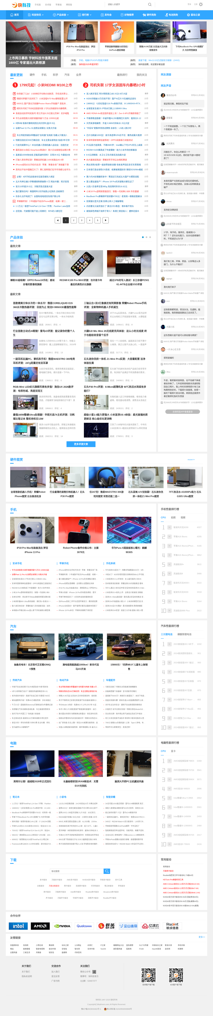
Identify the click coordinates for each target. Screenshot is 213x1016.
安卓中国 (91, 949)
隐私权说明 (27, 976)
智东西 (77, 949)
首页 (16, 15)
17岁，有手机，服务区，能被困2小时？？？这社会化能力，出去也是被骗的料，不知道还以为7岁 (182, 235)
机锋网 (180, 949)
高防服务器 (117, 949)
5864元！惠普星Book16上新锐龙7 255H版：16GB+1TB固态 (35, 835)
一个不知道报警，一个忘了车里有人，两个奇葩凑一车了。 (182, 128)
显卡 (173, 751)
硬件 (32, 74)
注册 (195, 4)
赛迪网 (51, 945)
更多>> (202, 937)
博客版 (69, 4)
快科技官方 (93, 976)
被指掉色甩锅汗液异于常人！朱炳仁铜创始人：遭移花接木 (112, 211)
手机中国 (181, 945)
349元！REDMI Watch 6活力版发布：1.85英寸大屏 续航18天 (129, 822)
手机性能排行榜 (170, 509)
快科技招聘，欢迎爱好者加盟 (151, 64)
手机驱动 (121, 886)
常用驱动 (166, 867)
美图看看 (26, 949)
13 (62, 352)
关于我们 (26, 971)
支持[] (195, 95)
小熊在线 (39, 945)
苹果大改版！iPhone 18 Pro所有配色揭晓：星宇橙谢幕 (80, 592)
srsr (168, 301)
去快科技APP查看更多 (183, 412)
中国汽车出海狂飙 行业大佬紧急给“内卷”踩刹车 (30, 687)
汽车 (67, 74)
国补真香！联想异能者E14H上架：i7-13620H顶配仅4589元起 (36, 822)
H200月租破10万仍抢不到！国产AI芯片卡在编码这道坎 (111, 98)
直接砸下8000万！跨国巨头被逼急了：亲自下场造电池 (126, 696)
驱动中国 (52, 949)
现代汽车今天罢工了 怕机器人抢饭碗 (26, 714)
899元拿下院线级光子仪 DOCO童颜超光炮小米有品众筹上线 (82, 839)
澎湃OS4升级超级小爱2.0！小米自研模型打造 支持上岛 (126, 601)
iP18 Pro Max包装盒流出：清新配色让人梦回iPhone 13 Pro (82, 588)
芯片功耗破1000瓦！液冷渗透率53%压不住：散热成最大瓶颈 (114, 135)
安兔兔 (64, 949)
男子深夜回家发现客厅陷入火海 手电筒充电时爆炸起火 (80, 844)
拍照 (173, 517)
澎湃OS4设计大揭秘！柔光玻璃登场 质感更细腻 (123, 606)
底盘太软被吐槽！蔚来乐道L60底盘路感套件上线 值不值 (127, 700)
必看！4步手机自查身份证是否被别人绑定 (35, 176)
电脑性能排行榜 (170, 742)
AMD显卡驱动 (72, 880)
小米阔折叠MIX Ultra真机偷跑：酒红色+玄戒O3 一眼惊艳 (34, 601)
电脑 (13, 743)
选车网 (167, 949)
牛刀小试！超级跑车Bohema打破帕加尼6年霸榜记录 (32, 705)
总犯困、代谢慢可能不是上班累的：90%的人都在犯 (39, 211)
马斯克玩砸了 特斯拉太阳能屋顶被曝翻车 (121, 687)
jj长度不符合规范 (173, 224)
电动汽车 (64, 680)
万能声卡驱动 (63, 898)
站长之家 (65, 945)
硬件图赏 (16, 459)
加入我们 (55, 971)
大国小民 (170, 327)
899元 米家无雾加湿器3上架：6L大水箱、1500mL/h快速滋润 (82, 822)
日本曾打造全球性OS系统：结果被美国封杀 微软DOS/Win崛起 (114, 169)
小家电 (62, 797)
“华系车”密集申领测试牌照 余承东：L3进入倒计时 (108, 128)
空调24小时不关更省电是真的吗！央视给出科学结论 (79, 835)
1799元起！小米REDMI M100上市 (46, 85)
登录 (189, 4)
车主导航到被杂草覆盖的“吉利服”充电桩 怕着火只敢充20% (43, 135)
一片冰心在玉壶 (173, 349)
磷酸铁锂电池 (184, 634)
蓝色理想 (129, 945)
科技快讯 (36, 15)
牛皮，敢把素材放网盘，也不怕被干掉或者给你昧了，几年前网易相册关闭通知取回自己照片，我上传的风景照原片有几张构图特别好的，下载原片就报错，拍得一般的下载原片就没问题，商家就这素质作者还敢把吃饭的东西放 (182, 388)
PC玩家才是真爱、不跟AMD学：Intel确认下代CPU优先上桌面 (114, 145)
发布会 (108, 15)
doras (169, 201)
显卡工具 (118, 880)
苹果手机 (64, 563)
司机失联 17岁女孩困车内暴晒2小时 (117, 85)
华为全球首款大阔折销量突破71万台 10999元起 (37, 118)
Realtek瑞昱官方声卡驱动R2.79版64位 (178, 875)
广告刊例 (55, 981)
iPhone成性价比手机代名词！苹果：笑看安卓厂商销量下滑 (42, 164)
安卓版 (48, 4)
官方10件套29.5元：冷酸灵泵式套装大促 (34, 186)
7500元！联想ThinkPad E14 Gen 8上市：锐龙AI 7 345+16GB (36, 831)
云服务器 (13, 953)
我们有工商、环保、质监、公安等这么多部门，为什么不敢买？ (182, 263)
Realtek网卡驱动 (92, 892)
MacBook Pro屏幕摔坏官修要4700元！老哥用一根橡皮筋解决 (114, 196)
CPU (163, 517)
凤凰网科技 (14, 945)
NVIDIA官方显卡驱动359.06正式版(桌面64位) (180, 901)
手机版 (38, 4)
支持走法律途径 (171, 210)
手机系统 (110, 563)
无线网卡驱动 (81, 886)
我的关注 (142, 74)
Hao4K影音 (156, 949)
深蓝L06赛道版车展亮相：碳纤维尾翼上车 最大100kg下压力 (82, 727)
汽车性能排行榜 (170, 626)
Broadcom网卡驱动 (111, 892)
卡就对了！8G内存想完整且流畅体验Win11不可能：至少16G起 (129, 575)
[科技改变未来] (19, 4)
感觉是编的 (169, 358)
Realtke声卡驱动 (109, 898)
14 (62, 436)
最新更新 (16, 75)
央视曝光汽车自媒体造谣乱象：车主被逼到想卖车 (31, 709)
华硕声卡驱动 (78, 898)
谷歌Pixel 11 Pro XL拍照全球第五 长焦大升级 (36, 128)
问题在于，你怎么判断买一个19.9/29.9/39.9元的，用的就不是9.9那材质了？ (182, 155)
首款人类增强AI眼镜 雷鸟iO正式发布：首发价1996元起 (126, 808)
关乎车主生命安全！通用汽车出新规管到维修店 (123, 705)
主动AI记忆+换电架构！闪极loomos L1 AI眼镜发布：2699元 (128, 835)
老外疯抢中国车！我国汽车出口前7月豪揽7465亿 (31, 696)
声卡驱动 (49, 898)
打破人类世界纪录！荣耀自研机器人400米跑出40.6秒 (40, 160)
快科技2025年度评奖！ (89, 64)
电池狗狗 (173, 15)
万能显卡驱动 (57, 880)
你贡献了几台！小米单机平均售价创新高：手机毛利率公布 (43, 94)
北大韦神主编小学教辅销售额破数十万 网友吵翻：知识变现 (42, 181)
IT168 (141, 949)
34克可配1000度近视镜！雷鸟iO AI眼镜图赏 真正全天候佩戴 (128, 804)
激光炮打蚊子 (170, 287)
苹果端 (58, 4)
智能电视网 (40, 949)
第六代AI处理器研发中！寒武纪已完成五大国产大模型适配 (112, 176)
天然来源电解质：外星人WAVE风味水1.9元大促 (107, 123)
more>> (191, 459)
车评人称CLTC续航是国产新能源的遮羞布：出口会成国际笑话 (83, 709)
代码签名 (78, 953)
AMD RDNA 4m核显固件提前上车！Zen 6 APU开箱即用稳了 (113, 113)
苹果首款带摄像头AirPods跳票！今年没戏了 (122, 826)
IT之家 (102, 945)
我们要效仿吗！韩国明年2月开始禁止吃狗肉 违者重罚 (40, 191)
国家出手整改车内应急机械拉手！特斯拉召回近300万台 (80, 718)
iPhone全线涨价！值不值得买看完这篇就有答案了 (78, 606)
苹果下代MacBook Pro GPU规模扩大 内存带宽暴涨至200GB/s (36, 817)
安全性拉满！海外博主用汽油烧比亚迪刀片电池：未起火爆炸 (128, 714)
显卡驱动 (43, 880)
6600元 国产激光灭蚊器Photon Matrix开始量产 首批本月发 (43, 103)
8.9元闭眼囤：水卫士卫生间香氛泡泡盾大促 (106, 155)
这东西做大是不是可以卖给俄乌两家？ (181, 335)
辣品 (12, 949)
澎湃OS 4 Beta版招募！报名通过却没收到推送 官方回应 (127, 597)
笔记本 (16, 797)
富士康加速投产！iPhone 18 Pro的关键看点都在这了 (110, 181)
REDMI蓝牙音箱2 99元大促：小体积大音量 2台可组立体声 (81, 817)
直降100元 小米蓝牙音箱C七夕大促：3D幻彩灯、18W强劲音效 (83, 813)
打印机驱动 (95, 886)
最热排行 (122, 74)
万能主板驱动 (54, 886)
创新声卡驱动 (93, 898)
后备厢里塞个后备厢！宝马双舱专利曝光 (121, 691)
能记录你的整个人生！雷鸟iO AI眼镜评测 (121, 813)
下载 (13, 860)
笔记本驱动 (108, 886)
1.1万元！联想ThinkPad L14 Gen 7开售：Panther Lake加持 (43, 206)
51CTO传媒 (143, 945)
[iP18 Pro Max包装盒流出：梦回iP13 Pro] (81, 32)
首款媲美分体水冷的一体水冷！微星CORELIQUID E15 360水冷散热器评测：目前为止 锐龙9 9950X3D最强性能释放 (44, 307)
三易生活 (26, 953)
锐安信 (51, 953)
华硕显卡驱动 (105, 880)
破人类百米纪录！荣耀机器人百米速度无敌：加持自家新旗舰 (35, 606)
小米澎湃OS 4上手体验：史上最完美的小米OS (123, 579)
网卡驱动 (67, 886)
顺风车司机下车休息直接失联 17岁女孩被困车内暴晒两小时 (43, 108)
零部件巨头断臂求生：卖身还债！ (118, 727)
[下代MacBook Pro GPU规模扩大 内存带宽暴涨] (190, 32)
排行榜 (85, 15)
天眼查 (38, 953)
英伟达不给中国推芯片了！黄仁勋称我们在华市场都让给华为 (43, 169)
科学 (55, 74)
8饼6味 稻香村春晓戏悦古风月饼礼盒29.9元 (35, 123)
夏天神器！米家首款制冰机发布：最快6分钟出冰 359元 (80, 831)
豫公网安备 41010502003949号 (119, 1009)
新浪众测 (168, 945)
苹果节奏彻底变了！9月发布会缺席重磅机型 (76, 597)
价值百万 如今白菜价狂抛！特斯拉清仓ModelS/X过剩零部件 (128, 709)
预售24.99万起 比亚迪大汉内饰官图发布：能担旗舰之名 (80, 696)
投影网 (128, 949)
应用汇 (90, 945)
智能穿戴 (110, 797)
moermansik (172, 172)
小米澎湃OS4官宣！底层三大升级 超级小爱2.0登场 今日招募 (128, 610)
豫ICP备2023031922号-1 (91, 1009)
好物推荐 (129, 15)
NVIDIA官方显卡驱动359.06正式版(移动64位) (180, 897)
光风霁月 (170, 143)
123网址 (78, 945)
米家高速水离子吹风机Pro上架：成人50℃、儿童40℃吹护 (81, 826)
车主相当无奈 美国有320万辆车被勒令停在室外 (30, 718)
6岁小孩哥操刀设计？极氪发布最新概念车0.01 (30, 691)
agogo (169, 278)
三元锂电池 (166, 634)
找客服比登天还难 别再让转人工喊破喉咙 (104, 201)
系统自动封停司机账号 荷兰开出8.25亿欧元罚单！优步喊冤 (42, 113)
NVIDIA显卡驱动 (88, 880)
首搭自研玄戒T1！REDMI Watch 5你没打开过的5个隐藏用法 (128, 844)
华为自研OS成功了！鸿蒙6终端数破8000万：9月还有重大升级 (129, 570)
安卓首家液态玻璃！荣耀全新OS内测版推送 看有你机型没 (127, 584)
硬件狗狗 (151, 15)
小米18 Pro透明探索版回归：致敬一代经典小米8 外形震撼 (112, 191)
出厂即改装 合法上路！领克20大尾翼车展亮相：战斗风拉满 (82, 723)
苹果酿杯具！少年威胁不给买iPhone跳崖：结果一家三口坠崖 (44, 201)
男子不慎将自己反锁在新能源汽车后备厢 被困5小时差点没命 (82, 700)
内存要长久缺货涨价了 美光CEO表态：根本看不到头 (110, 206)
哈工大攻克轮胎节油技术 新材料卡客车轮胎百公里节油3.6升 (128, 718)
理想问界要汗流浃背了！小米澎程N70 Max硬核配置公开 (42, 98)
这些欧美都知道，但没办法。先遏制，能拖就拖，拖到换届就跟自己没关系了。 (182, 311)
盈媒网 (64, 953)
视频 (183, 517)
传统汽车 (17, 680)
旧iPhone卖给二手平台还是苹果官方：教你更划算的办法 (81, 601)
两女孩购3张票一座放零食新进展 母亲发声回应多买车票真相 (113, 164)
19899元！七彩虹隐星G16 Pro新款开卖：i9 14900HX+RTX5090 (115, 103)
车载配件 (110, 680)
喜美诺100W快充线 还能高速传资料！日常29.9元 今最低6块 (43, 155)
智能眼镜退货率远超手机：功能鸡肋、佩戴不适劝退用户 (127, 831)
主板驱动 (40, 886)
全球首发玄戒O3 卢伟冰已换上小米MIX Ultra (106, 108)
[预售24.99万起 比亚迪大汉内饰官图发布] (153, 32)
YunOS (103, 949)
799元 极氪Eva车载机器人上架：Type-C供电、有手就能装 (128, 723)
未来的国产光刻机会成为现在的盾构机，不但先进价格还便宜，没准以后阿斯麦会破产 (182, 184)
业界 (78, 74)
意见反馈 (55, 976)
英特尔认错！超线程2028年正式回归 (32, 781)
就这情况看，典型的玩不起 (176, 103)
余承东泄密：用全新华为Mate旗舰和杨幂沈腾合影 (31, 597)
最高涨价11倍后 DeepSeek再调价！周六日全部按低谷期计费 (43, 150)
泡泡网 (25, 945)
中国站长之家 (157, 945)
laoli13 (169, 253)
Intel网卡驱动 (76, 892)
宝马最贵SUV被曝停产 (20, 727)
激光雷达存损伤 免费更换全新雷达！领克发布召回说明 (80, 714)
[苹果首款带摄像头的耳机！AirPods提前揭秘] (117, 32)
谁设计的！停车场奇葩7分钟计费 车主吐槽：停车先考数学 (34, 723)
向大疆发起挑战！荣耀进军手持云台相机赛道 (106, 160)
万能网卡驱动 (60, 892)
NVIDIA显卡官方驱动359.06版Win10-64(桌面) (181, 906)
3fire (168, 372)
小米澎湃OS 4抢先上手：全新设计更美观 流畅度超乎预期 (127, 592)
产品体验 (61, 15)
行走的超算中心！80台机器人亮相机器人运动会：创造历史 (42, 145)
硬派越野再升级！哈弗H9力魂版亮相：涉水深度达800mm (34, 700)
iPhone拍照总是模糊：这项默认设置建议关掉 (76, 584)
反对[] (201, 95)
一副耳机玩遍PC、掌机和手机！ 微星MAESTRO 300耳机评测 (129, 817)
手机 (44, 74)
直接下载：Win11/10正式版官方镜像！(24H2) (159, 60)
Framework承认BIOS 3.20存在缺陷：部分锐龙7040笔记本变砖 (36, 844)
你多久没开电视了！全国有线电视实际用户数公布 (38, 196)
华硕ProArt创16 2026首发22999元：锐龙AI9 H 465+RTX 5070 (36, 826)
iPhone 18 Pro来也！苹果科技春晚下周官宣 (76, 610)
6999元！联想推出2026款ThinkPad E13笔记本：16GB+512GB (36, 839)
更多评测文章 (81, 444)
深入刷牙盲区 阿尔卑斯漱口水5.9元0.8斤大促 (106, 94)
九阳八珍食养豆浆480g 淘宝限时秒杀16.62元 (106, 186)
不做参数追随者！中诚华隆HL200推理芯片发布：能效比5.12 (113, 118)
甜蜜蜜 (169, 118)
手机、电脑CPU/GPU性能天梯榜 (93, 60)
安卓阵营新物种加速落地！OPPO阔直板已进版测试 (109, 140)
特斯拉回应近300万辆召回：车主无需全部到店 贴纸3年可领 (43, 140)
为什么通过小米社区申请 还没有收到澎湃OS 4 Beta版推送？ (128, 588)
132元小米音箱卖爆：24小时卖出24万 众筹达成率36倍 (80, 804)
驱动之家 (195, 15)
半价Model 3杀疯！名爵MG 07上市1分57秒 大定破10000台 (82, 705)
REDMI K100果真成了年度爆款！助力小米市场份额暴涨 (111, 150)
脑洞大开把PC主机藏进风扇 (129, 781)
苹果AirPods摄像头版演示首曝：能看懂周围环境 (124, 839)
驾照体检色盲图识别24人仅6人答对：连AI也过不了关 (32, 60)
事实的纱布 (171, 95)
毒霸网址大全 (118, 945)
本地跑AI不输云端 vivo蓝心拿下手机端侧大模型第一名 (33, 610)
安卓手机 (17, 563)
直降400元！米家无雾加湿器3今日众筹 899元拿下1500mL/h (82, 808)
